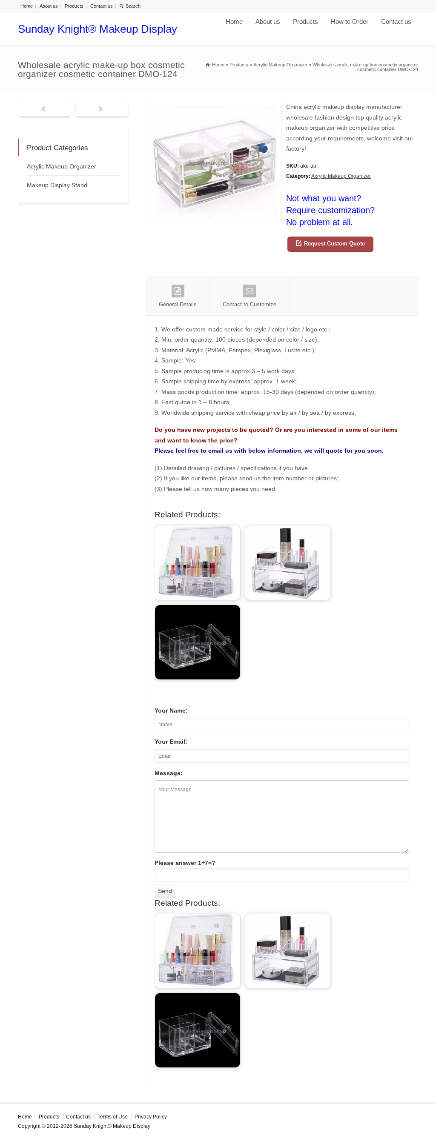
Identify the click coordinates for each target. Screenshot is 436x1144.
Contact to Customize (249, 304)
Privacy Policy (151, 1117)
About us (49, 6)
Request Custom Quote (334, 243)
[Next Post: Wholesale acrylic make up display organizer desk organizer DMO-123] (102, 110)
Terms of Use (113, 1117)
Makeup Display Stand (57, 185)
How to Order (349, 21)
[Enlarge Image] (213, 107)
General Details (178, 304)
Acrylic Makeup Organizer (341, 176)
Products (74, 6)
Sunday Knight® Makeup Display (97, 29)
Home (26, 6)
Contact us (101, 6)
